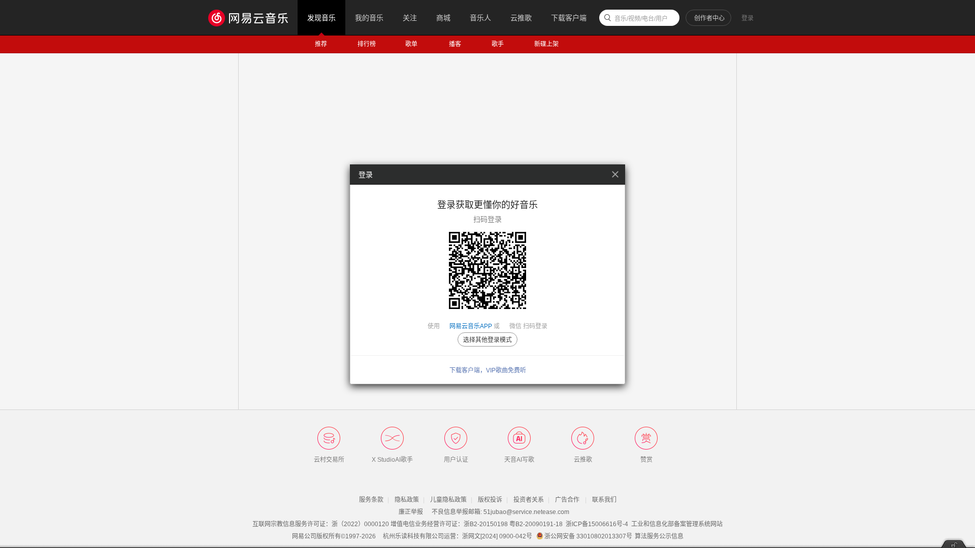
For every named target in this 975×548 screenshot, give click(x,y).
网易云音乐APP (470, 326)
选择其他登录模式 (487, 340)
